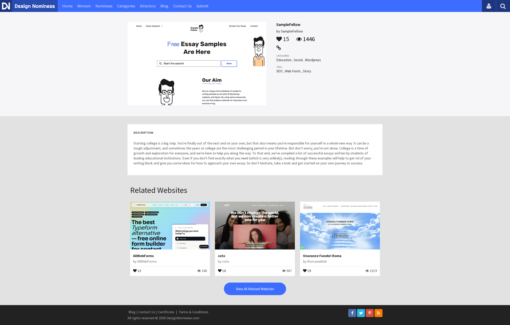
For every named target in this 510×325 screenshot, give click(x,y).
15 (285, 37)
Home (67, 5)
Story (307, 71)
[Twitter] (361, 313)
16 (224, 270)
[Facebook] (352, 313)
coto (221, 255)
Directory (148, 5)
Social (298, 60)
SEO (279, 71)
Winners (84, 5)
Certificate (166, 312)
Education (283, 60)
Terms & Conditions (193, 312)
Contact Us (182, 5)
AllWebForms (143, 255)
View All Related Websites (255, 289)
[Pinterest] (370, 313)
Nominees (103, 5)
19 (309, 270)
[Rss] (378, 313)
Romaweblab (317, 261)
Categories (126, 5)
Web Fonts (293, 71)
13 (139, 270)
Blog (164, 5)
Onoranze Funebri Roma (322, 255)
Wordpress (313, 60)
